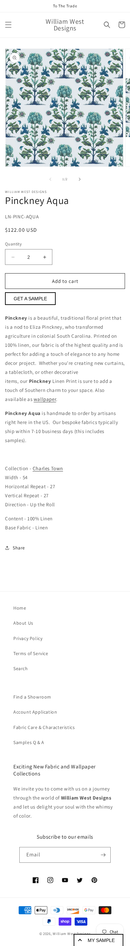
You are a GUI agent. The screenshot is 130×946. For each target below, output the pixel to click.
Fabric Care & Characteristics (44, 727)
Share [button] (19, 548)
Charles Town (48, 468)
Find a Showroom (32, 697)
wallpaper (45, 399)
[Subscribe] (103, 855)
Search (20, 668)
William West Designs (72, 933)
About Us (23, 623)
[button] (8, 24)
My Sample (101, 940)
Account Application (35, 712)
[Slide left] (50, 179)
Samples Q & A (28, 742)
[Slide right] (79, 179)
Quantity (13, 244)
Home (19, 608)
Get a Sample (30, 298)
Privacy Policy (27, 638)
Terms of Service (30, 653)
